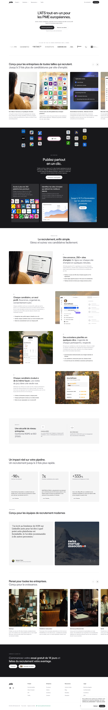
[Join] (11, 2)
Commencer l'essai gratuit (54, 177)
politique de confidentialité (88, 701)
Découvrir (83, 207)
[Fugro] (68, 47)
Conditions (86, 692)
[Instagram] (33, 201)
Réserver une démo (62, 27)
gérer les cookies (101, 701)
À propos (48, 687)
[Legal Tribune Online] (15, 216)
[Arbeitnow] (26, 211)
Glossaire (67, 695)
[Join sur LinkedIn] (10, 688)
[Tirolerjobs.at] (18, 206)
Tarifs (42, 2)
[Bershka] (97, 47)
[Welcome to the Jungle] (15, 211)
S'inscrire (96, 2)
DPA (84, 695)
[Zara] (61, 46)
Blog (66, 690)
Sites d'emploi (31, 690)
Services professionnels (77, 628)
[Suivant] (97, 64)
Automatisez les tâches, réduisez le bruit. (81, 111)
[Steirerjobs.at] (25, 216)
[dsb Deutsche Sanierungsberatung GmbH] (84, 47)
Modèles (67, 692)
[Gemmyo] (14, 47)
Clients (47, 690)
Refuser (95, 706)
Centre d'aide (68, 687)
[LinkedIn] (23, 201)
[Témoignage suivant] (94, 560)
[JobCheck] (31, 216)
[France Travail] (28, 201)
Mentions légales (87, 687)
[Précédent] (93, 64)
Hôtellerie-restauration (45, 628)
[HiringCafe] (20, 211)
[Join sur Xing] (13, 688)
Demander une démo (29, 666)
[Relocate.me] (31, 211)
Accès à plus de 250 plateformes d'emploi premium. (51, 112)
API (28, 692)
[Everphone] (38, 47)
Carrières (48, 692)
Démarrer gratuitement (47, 27)
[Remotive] (13, 201)
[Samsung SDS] (51, 47)
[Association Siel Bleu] (75, 47)
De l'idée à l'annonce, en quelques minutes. (21, 111)
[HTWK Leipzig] (13, 206)
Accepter (102, 706)
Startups (11, 628)
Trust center (23, 705)
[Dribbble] (28, 206)
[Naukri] (36, 211)
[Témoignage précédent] (90, 560)
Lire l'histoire (15, 498)
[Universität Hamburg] (20, 216)
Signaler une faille (31, 705)
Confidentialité (86, 690)
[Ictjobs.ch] (23, 206)
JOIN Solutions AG (16, 705)
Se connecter (87, 2)
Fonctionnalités (31, 687)
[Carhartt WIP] (26, 47)
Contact (48, 695)
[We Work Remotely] (38, 201)
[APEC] (18, 201)
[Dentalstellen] (33, 206)
